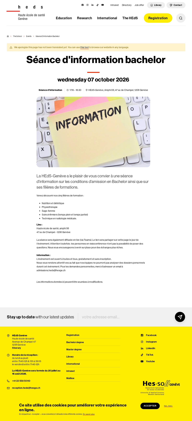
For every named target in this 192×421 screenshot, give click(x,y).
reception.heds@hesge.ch (26, 388)
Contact (178, 5)
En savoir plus (89, 414)
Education (64, 18)
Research (84, 18)
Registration (158, 18)
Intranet (114, 5)
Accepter (150, 406)
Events (28, 36)
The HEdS (130, 18)
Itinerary (16, 348)
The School (17, 36)
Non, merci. (168, 406)
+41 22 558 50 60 (21, 381)
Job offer (139, 5)
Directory (127, 5)
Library (157, 5)
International (107, 18)
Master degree (74, 349)
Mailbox (70, 378)
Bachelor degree (75, 342)
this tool (84, 47)
